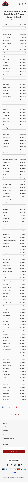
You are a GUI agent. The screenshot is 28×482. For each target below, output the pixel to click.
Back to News (15, 414)
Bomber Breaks (9, 477)
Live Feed (5, 434)
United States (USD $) (13, 460)
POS (13, 477)
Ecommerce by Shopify (20, 477)
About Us (5, 426)
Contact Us (5, 430)
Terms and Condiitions (8, 438)
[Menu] (25, 3)
